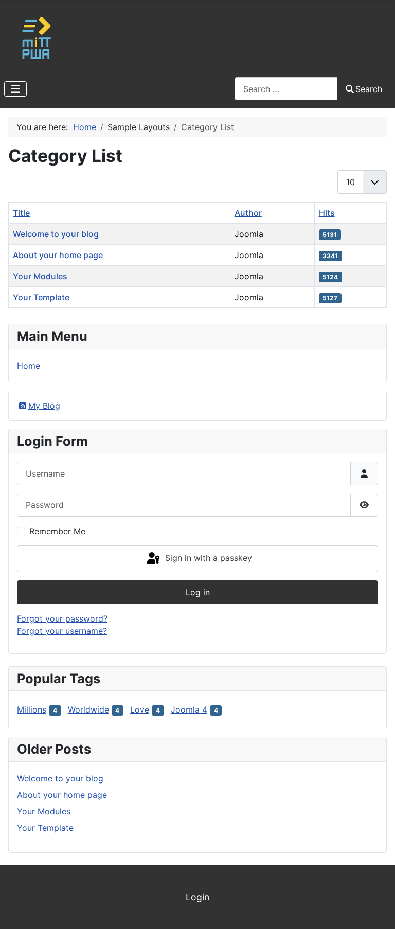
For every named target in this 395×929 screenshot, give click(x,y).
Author (248, 213)
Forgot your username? (62, 631)
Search (368, 89)
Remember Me (57, 531)
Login (197, 896)
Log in (198, 592)
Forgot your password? (62, 618)
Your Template (41, 297)
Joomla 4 (189, 709)
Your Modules (40, 276)
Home (28, 365)
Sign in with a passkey (207, 558)
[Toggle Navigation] (15, 89)
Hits (327, 213)
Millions (31, 709)
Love (139, 709)
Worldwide (88, 709)
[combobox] (286, 88)
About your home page (58, 255)
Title (21, 213)
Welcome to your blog (56, 234)
